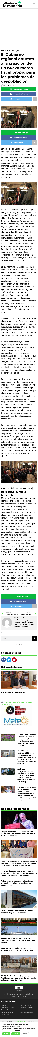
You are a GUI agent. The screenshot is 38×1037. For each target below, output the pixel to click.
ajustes (17, 1030)
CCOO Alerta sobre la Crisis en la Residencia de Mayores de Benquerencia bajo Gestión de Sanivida (18, 978)
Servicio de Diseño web (26, 994)
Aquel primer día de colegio (14, 692)
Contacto (14, 996)
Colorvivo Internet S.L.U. (20, 1021)
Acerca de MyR (23, 996)
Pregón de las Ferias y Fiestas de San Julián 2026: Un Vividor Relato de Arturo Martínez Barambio (18, 834)
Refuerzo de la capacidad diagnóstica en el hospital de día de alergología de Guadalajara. (18, 883)
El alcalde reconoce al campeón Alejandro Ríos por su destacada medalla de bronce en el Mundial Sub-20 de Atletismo (19, 863)
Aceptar (6, 1033)
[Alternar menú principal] (34, 4)
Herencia (23, 1010)
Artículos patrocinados (11, 994)
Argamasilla (5, 1010)
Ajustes (25, 1033)
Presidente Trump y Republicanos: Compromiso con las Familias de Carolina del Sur (18, 940)
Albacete (3, 1005)
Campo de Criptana (7, 1012)
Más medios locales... (27, 1012)
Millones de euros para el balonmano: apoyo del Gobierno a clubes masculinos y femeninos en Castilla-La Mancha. (19, 873)
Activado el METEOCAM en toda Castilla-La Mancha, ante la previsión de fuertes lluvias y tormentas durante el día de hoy (26, 775)
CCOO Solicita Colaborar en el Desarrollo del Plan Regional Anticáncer (18, 912)
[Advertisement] (19, 28)
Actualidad (5, 51)
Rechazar (15, 1033)
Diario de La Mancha (26, 1007)
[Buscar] (34, 638)
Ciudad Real (5, 1014)
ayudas (5, 632)
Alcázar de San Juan (7, 1007)
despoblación (10, 632)
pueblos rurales (18, 632)
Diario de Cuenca (25, 1005)
